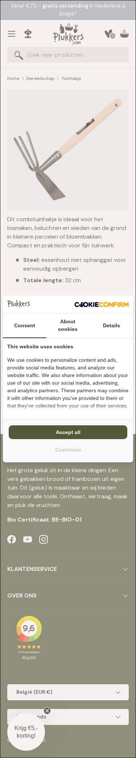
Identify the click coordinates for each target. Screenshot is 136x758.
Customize (68, 450)
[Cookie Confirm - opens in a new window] (101, 304)
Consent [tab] (24, 325)
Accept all (68, 432)
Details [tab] (111, 325)
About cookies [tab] (68, 325)
